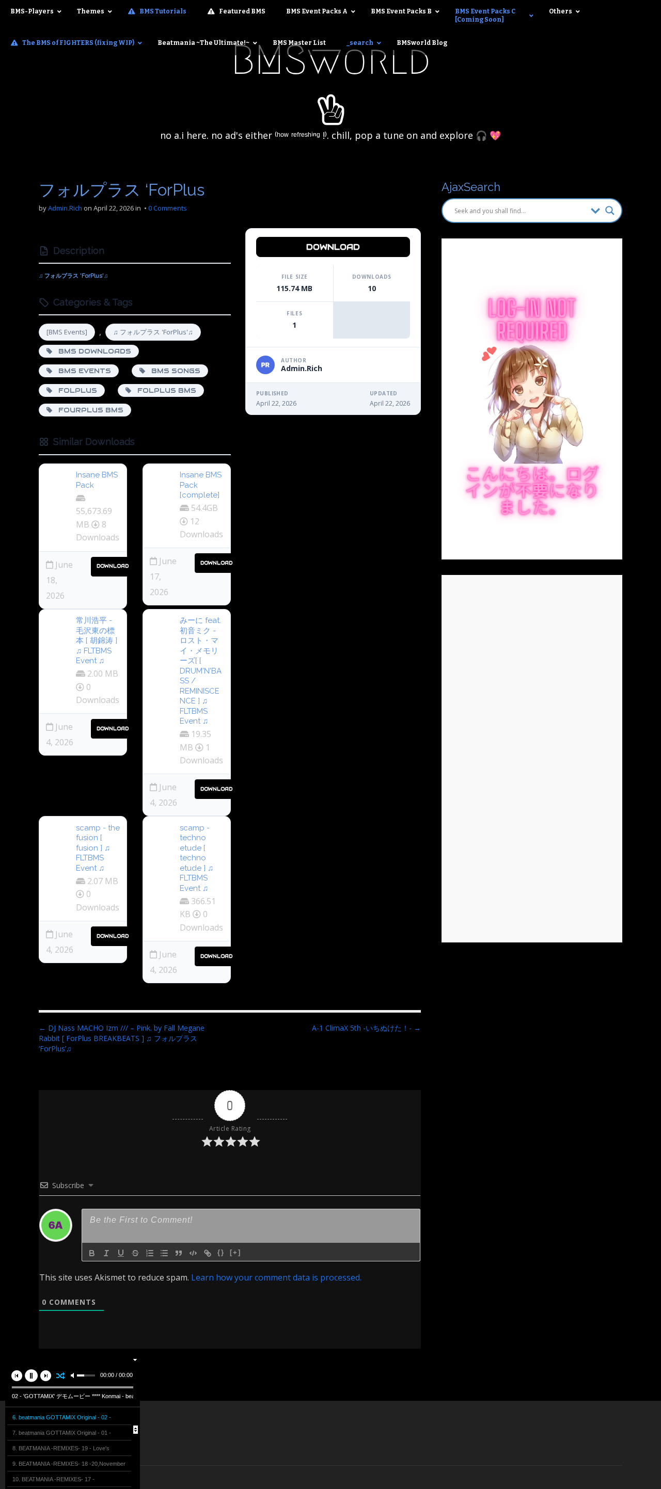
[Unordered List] (164, 1253)
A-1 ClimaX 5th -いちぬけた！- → (366, 1028)
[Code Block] (193, 1253)
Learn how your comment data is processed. (276, 1277)
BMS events (81, 370)
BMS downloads (91, 351)
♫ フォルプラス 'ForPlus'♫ (153, 332)
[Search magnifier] (610, 210)
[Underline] (121, 1253)
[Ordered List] (150, 1253)
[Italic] (106, 1253)
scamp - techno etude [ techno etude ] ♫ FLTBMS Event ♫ (196, 858)
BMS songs (172, 370)
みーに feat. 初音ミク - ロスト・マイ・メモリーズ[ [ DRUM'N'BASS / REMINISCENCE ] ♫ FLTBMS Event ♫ (201, 671)
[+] (235, 1252)
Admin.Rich (65, 208)
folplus (74, 390)
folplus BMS (163, 390)
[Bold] (92, 1253)
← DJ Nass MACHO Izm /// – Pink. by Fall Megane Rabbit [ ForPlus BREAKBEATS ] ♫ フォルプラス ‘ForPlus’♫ (121, 1038)
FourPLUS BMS (87, 410)
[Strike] (135, 1253)
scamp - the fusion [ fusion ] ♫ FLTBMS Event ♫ (98, 848)
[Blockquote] (178, 1253)
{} (221, 1252)
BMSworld (331, 60)
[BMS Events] (66, 332)
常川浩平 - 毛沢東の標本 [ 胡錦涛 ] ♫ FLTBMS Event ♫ (96, 640)
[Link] (207, 1253)
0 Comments (167, 208)
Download (113, 566)
